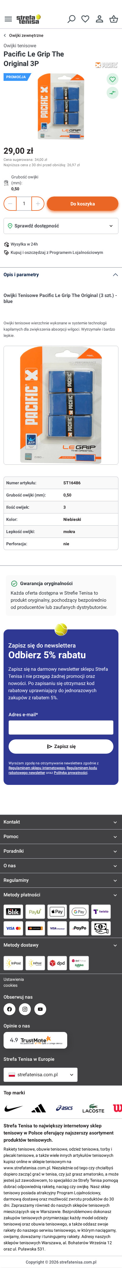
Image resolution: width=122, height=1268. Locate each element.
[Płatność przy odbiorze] (101, 928)
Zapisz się (65, 746)
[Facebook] (9, 1009)
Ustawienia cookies (9, 982)
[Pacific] (106, 65)
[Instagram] (25, 1009)
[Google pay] (79, 911)
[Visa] (13, 928)
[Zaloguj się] (99, 19)
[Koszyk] (113, 19)
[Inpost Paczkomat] (35, 963)
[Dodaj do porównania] (112, 93)
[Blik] (13, 911)
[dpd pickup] (79, 963)
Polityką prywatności (70, 773)
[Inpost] (13, 963)
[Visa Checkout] (57, 928)
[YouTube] (40, 1009)
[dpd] (57, 963)
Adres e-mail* (23, 714)
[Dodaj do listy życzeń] (112, 79)
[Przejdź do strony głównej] (29, 19)
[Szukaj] (71, 19)
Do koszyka (82, 204)
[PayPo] (79, 928)
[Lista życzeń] (85, 19)
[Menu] (8, 19)
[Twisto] (101, 911)
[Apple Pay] (57, 911)
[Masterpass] (35, 928)
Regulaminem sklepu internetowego (37, 768)
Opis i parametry (21, 274)
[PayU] (35, 911)
